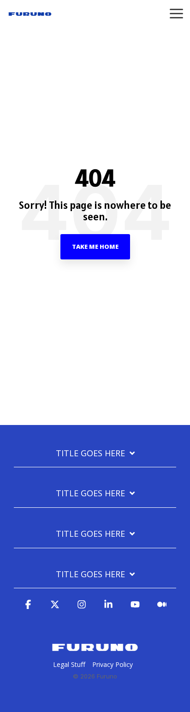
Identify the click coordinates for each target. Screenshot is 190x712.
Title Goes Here (90, 453)
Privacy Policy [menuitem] (112, 664)
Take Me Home (95, 246)
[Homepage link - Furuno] (95, 649)
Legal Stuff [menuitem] (69, 664)
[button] (176, 13)
